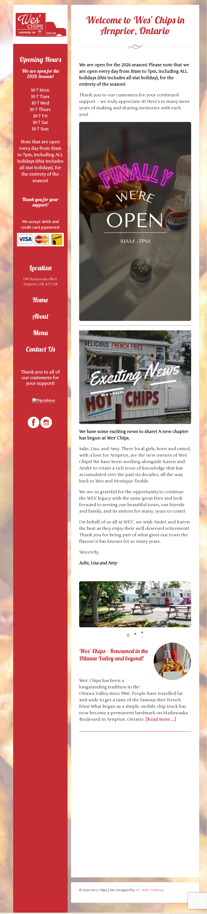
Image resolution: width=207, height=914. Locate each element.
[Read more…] (161, 719)
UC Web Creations (150, 890)
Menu (40, 332)
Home (40, 299)
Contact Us (40, 349)
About (40, 316)
